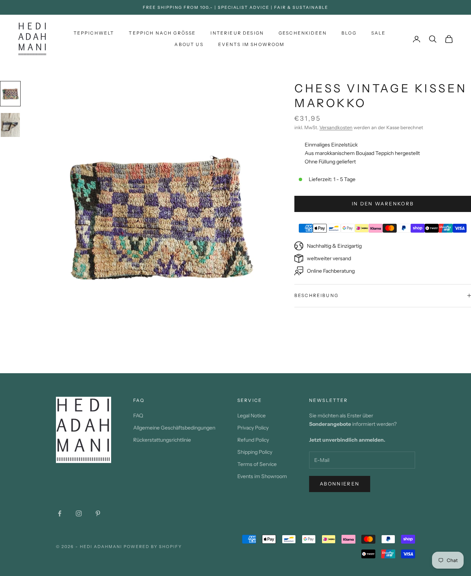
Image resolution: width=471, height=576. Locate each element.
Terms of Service (257, 464)
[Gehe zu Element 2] (10, 125)
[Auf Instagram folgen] (78, 513)
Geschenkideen (303, 33)
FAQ (138, 415)
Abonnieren (340, 484)
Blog (349, 33)
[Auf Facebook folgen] (59, 513)
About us (188, 44)
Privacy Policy (253, 427)
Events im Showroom (251, 44)
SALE (378, 33)
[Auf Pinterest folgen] (98, 513)
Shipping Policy (254, 452)
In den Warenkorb (383, 203)
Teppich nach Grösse (162, 33)
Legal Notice (251, 415)
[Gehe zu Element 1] (10, 93)
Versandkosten (336, 127)
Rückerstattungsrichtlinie (162, 440)
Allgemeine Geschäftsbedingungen (174, 427)
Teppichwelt (94, 33)
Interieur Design (237, 33)
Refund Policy (253, 440)
